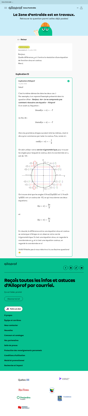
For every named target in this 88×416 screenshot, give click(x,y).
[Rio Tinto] (23, 390)
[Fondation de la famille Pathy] (64, 380)
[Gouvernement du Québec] (23, 380)
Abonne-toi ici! (13, 299)
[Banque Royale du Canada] (64, 398)
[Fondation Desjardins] (23, 398)
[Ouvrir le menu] (6, 7)
